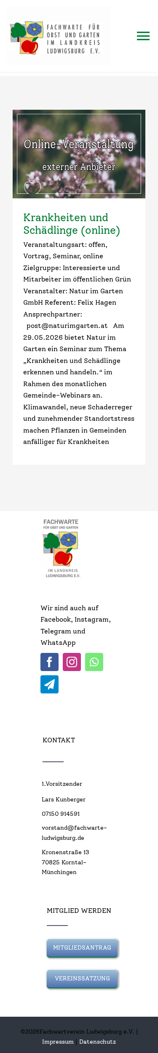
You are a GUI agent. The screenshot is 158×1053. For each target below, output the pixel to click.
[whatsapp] (94, 662)
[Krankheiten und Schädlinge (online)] (79, 154)
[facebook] (49, 662)
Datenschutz (97, 1041)
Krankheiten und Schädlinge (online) (64, 154)
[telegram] (49, 684)
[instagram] (72, 662)
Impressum (58, 1041)
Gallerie (94, 154)
